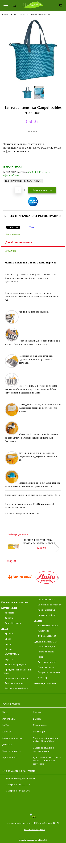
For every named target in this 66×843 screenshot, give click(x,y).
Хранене (9, 633)
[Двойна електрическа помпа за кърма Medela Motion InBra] (13, 546)
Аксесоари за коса (14, 683)
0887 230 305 (23, 791)
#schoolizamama (13, 623)
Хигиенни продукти (15, 664)
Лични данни (40, 725)
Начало (5, 14)
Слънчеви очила (46, 599)
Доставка (7, 744)
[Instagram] (12, 797)
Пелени (8, 644)
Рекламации (39, 732)
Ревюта (10, 250)
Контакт (6, 732)
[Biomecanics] (19, 578)
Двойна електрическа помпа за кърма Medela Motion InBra (39, 542)
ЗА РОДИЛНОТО (47, 636)
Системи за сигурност (49, 605)
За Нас (5, 725)
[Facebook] (5, 797)
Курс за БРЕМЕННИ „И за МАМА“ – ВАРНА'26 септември (47, 760)
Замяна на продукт (12, 738)
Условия (37, 719)
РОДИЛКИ (24, 14)
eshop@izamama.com (25, 778)
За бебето (9, 613)
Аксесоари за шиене (45, 683)
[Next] (55, 548)
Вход (4, 712)
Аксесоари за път (47, 662)
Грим (40, 657)
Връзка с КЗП (9, 757)
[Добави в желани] (58, 165)
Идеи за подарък (46, 610)
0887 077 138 (23, 784)
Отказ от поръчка (11, 751)
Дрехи (8, 639)
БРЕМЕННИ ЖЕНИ (48, 625)
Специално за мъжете (49, 672)
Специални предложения (15, 602)
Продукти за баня (47, 615)
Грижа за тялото (46, 667)
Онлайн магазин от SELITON (33, 840)
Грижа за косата (46, 652)
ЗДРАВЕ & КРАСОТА (46, 642)
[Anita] (46, 578)
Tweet (32, 227)
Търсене (37, 712)
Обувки (8, 649)
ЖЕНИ (13, 14)
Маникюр (42, 677)
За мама (9, 618)
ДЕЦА (4, 629)
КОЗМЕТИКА (12, 654)
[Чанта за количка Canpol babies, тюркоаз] (33, 81)
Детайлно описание (18, 242)
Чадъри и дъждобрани (16, 688)
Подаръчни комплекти (16, 678)
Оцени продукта (13, 234)
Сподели (14, 227)
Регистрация (8, 719)
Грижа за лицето (46, 646)
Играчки (9, 659)
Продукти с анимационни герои (17, 671)
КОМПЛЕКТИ (9, 608)
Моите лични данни (34, 829)
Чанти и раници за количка (41, 14)
